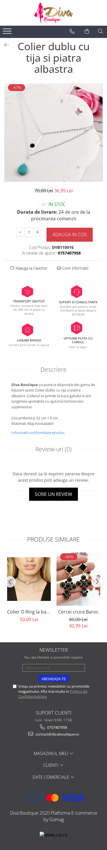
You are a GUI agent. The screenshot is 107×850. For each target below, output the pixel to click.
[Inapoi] (4, 45)
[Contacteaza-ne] (72, 31)
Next (98, 138)
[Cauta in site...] (100, 31)
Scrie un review (53, 494)
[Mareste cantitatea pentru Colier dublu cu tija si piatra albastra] (37, 232)
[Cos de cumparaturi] (87, 31)
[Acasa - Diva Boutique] (53, 13)
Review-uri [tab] (53, 449)
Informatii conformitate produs (37, 432)
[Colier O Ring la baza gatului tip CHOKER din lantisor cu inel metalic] (29, 579)
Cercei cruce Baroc (78, 612)
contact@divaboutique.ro (57, 734)
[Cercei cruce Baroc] (78, 579)
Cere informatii (74, 268)
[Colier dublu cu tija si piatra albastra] (53, 132)
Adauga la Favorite (30, 268)
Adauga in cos (70, 234)
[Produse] (8, 33)
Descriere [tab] (54, 369)
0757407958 (56, 727)
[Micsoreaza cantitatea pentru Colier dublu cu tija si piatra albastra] (20, 232)
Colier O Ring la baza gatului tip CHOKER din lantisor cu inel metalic (29, 612)
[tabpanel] (53, 132)
